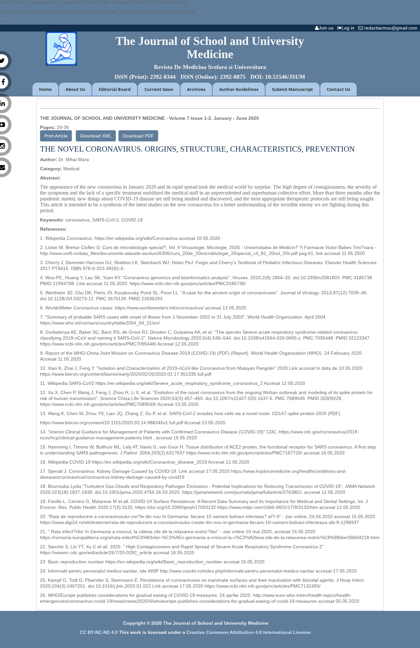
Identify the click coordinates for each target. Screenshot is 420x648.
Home (45, 89)
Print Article (56, 135)
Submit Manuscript (292, 89)
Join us (327, 28)
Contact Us (338, 89)
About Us (75, 89)
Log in (349, 28)
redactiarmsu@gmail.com (391, 28)
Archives (196, 89)
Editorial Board (115, 89)
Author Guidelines (238, 89)
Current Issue (158, 89)
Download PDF (138, 135)
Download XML (96, 135)
